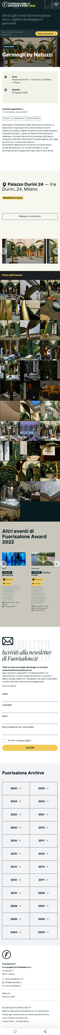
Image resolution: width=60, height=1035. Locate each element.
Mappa (16, 83)
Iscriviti (30, 748)
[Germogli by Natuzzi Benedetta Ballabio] (10, 451)
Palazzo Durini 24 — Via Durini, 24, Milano (31, 80)
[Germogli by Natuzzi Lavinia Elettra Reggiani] (30, 431)
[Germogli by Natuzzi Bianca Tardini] (30, 451)
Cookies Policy (22, 1021)
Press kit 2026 (8, 997)
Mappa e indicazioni (30, 216)
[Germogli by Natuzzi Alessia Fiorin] (10, 431)
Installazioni (19, 118)
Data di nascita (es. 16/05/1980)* (18, 727)
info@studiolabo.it (13, 982)
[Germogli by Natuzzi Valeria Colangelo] (10, 290)
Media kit (6, 993)
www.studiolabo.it (13, 986)
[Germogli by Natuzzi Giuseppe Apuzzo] (30, 370)
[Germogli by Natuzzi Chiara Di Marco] (10, 491)
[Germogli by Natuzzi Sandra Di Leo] (10, 350)
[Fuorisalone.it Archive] (18, 4)
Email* (5, 716)
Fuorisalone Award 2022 (15, 112)
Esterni (6, 118)
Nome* (5, 694)
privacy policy (24, 741)
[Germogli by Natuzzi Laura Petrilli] (10, 330)
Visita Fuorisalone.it (45, 34)
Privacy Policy (8, 1021)
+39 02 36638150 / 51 (13, 979)
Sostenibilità (34, 118)
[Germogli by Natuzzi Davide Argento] (10, 411)
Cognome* (7, 705)
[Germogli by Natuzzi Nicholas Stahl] (30, 411)
